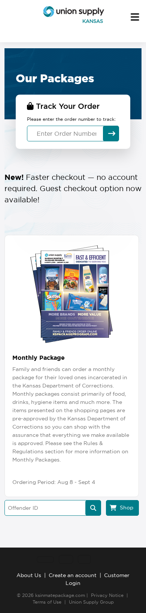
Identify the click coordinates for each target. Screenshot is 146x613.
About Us (28, 575)
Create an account (73, 575)
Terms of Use (47, 602)
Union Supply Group (91, 602)
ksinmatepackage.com (60, 595)
